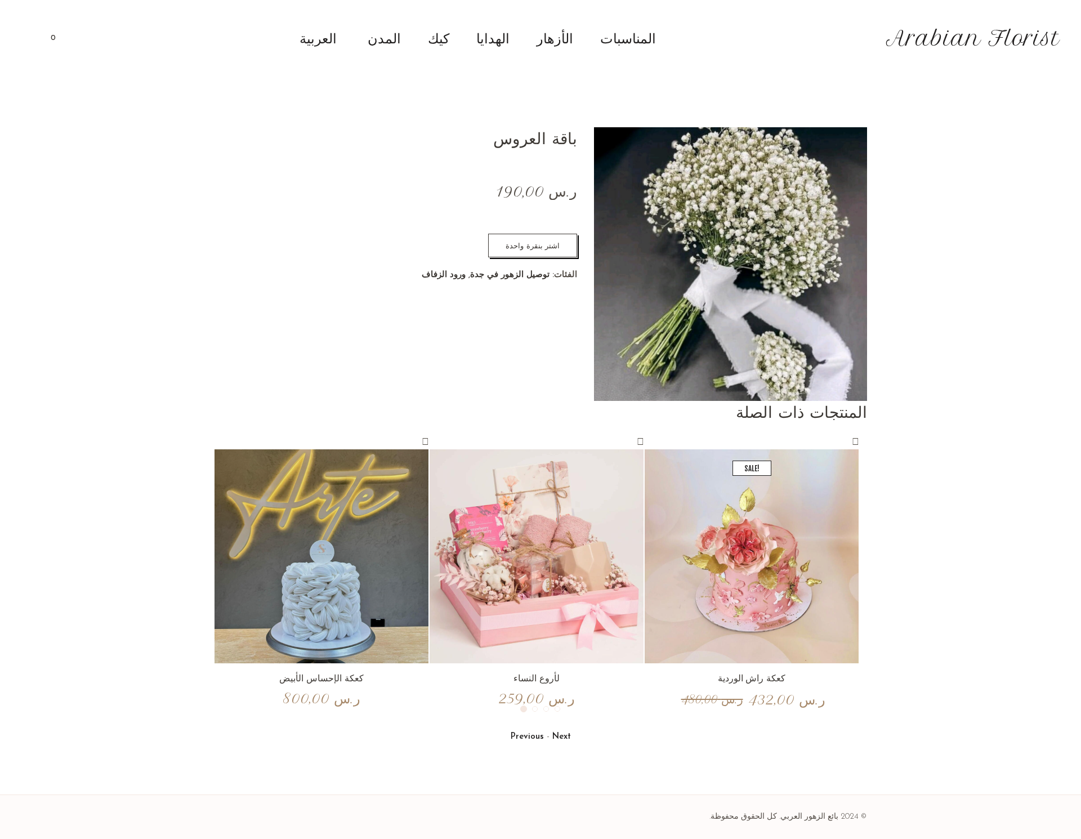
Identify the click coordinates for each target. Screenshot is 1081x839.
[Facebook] (264, 816)
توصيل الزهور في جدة (510, 275)
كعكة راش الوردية (752, 678)
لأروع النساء (536, 678)
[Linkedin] (278, 816)
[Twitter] (236, 816)
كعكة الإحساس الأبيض (321, 678)
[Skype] (222, 816)
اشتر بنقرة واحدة (533, 245)
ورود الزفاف (444, 275)
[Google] (250, 816)
